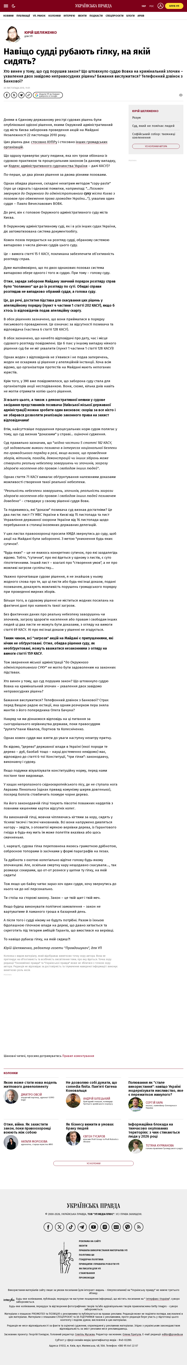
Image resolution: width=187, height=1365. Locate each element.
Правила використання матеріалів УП (103, 1250)
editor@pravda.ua (172, 1334)
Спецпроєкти (114, 15)
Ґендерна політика (91, 1259)
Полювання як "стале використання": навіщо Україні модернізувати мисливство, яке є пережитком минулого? (155, 1088)
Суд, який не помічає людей (153, 126)
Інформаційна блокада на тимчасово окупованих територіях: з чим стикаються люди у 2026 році (154, 1130)
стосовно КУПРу (44, 142)
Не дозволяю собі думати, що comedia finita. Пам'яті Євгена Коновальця (91, 1086)
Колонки (54, 15)
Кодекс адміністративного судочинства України (48, 166)
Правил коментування (78, 1056)
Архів (141, 15)
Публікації (23, 15)
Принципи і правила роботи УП (99, 1264)
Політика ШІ (86, 1254)
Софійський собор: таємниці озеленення (153, 136)
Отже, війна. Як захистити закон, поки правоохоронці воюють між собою (27, 1128)
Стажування (87, 1273)
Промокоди (86, 1277)
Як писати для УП (90, 1268)
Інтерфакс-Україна (157, 1298)
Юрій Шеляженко (40, 32)
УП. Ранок (39, 15)
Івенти (82, 15)
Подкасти (96, 15)
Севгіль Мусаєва (85, 1334)
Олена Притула (132, 1334)
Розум (136, 118)
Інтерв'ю (69, 15)
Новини (8, 15)
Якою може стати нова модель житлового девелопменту (30, 1084)
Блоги (130, 15)
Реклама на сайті (90, 1241)
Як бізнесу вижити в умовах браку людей (90, 1126)
